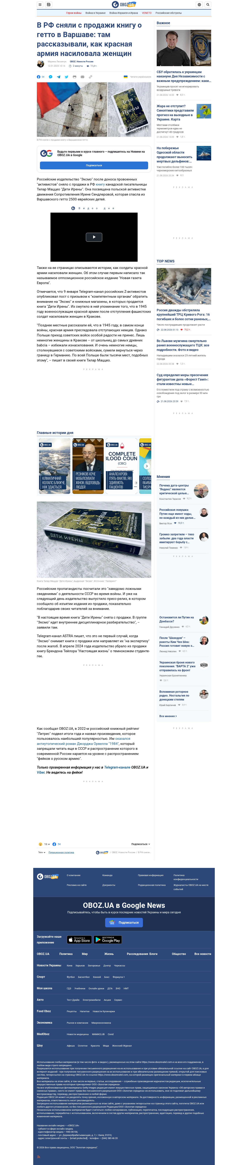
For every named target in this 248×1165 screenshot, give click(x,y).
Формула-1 (119, 977)
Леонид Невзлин (167, 651)
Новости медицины (78, 1034)
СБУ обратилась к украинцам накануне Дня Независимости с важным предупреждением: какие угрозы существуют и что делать (184, 76)
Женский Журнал (122, 1045)
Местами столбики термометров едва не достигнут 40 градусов (170, 128)
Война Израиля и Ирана (123, 12)
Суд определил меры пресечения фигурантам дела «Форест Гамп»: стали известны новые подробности (182, 379)
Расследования (137, 954)
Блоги (153, 954)
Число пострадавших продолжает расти (181, 324)
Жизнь (109, 954)
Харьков (80, 965)
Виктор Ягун (165, 523)
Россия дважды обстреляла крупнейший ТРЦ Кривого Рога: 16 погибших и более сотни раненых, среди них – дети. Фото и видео (183, 314)
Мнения (163, 476)
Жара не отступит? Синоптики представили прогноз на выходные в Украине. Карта (175, 112)
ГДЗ (69, 988)
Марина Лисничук (57, 61)
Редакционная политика (61, 852)
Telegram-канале (117, 767)
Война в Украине (95, 12)
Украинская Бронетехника (173, 675)
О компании (73, 875)
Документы (108, 885)
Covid (110, 1034)
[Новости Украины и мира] (102, 853)
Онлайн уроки (96, 988)
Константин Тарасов (170, 499)
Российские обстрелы (169, 12)
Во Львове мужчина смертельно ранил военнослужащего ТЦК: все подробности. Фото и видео (183, 345)
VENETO (147, 12)
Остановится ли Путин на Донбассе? (176, 619)
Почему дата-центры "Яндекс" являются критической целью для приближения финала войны (174, 489)
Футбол (71, 977)
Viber (40, 772)
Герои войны (74, 12)
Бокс (106, 977)
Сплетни (83, 1045)
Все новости (202, 954)
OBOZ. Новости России (81, 61)
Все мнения (167, 716)
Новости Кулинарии (104, 1011)
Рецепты (72, 1011)
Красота (95, 1045)
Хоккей (97, 977)
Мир (85, 954)
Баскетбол (84, 977)
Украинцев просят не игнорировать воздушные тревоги (178, 88)
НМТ (126, 988)
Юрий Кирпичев (167, 705)
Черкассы (119, 965)
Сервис (118, 1000)
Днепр (107, 965)
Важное (163, 23)
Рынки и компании (77, 1022)
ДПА (109, 988)
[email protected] (78, 1138)
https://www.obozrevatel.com (157, 1062)
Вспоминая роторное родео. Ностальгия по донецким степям (174, 695)
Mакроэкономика (101, 1022)
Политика (66, 954)
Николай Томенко (168, 548)
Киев (69, 965)
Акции (107, 1000)
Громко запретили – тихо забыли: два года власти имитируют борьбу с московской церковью (176, 538)
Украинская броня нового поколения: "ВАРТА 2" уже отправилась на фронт (177, 666)
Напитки (85, 1011)
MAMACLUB (98, 1034)
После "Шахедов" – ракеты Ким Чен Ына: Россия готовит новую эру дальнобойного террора (177, 642)
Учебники (79, 988)
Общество (179, 954)
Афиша (71, 1045)
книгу (100, 184)
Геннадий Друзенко (169, 627)
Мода (106, 1045)
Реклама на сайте (77, 885)
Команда (107, 875)
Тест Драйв (73, 1000)
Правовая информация (150, 875)
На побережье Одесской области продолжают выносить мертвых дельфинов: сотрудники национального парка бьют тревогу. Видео (174, 155)
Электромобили (92, 1000)
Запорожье (94, 965)
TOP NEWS (165, 261)
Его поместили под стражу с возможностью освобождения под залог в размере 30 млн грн (183, 393)
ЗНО (118, 988)
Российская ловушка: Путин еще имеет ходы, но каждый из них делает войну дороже (177, 514)
